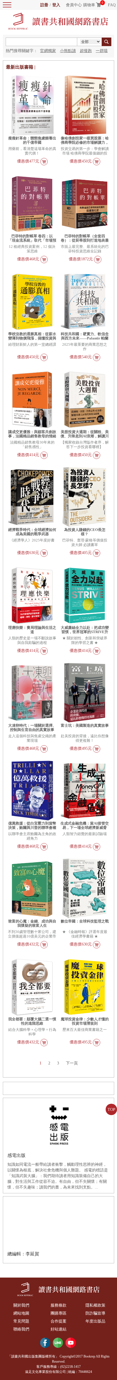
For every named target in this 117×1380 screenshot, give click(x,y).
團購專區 (58, 1313)
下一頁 (72, 1063)
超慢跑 (86, 51)
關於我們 (21, 1305)
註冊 (44, 5)
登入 (56, 5)
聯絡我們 (21, 1329)
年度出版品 (95, 1321)
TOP (111, 1109)
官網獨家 (48, 51)
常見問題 (21, 1321)
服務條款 (58, 1305)
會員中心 (74, 5)
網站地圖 (21, 1313)
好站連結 (58, 1329)
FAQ (112, 5)
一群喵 (102, 51)
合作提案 (58, 1321)
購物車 (89, 5)
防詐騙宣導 (95, 1313)
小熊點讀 (68, 51)
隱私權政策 (95, 1305)
